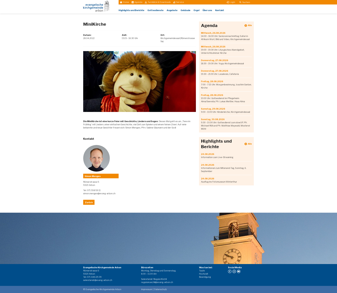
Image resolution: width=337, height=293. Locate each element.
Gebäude (185, 10)
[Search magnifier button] (240, 2)
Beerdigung (205, 277)
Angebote (172, 10)
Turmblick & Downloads (159, 2)
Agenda (138, 2)
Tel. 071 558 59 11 (92, 190)
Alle (250, 25)
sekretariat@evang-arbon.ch (97, 280)
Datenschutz (160, 289)
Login (232, 2)
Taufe (202, 270)
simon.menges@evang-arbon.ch (99, 193)
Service (180, 2)
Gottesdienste (155, 10)
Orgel (196, 10)
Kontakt (219, 10)
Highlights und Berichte (131, 10)
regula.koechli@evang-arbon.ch (157, 282)
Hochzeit (203, 274)
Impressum (146, 289)
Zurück (89, 202)
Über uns (207, 10)
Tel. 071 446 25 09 (92, 277)
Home (126, 2)
